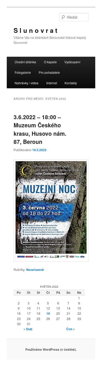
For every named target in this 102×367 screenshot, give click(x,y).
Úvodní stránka (25, 62)
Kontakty (71, 83)
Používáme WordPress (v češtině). (51, 349)
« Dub (28, 329)
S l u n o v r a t (35, 30)
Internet (51, 83)
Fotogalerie (23, 72)
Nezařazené (35, 269)
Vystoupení (72, 62)
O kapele (50, 62)
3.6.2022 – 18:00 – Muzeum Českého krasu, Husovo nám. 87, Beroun (40, 129)
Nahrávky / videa (26, 83)
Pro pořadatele (49, 72)
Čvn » (70, 329)
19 (48, 313)
